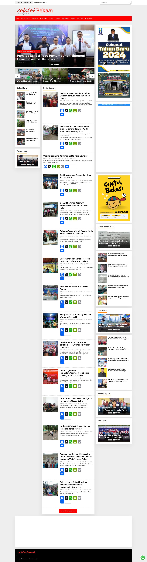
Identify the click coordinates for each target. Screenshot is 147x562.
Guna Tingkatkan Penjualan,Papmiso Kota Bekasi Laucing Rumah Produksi (74, 373)
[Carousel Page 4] (30, 164)
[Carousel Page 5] (33, 164)
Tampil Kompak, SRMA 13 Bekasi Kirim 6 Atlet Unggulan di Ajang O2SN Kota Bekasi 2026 (118, 338)
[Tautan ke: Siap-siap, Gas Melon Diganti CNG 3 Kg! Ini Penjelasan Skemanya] (28, 76)
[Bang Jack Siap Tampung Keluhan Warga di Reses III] (81, 325)
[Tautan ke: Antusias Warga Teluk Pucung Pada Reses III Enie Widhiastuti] (50, 237)
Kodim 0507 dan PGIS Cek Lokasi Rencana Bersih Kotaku (75, 427)
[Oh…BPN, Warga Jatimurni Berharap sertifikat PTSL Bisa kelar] (90, 214)
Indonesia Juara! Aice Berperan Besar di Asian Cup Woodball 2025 (113, 436)
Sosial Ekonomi (37, 48)
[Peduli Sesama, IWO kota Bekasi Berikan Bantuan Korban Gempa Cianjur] (60, 106)
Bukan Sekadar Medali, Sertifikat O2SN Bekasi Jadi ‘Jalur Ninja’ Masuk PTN (118, 348)
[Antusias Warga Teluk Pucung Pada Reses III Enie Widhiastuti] (82, 241)
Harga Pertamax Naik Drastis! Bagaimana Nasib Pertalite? (54, 80)
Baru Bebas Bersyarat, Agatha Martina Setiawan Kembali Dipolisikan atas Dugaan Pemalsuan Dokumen (32, 130)
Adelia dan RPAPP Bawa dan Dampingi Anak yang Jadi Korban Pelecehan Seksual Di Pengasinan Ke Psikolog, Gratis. (118, 265)
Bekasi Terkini (22, 48)
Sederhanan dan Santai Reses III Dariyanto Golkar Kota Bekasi (75, 260)
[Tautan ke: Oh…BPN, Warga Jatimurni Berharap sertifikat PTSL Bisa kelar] (50, 209)
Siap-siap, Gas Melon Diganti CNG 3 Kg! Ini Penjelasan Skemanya (26, 80)
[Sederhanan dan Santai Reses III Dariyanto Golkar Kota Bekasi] (80, 269)
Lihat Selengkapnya (68, 511)
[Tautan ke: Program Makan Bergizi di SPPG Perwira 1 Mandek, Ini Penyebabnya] (81, 76)
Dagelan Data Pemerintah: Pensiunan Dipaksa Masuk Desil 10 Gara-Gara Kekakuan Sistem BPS (31, 103)
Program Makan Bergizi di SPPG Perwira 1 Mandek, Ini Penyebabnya (81, 80)
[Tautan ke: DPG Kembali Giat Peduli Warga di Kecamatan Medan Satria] (50, 405)
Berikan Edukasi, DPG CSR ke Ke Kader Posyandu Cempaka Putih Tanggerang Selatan (112, 409)
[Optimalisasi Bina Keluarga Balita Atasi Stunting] (58, 162)
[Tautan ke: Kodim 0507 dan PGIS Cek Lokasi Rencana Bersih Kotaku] (50, 432)
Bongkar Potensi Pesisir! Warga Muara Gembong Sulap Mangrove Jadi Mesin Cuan (32, 112)
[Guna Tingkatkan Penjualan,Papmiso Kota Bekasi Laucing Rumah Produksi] (79, 382)
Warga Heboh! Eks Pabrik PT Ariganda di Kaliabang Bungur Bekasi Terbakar (31, 93)
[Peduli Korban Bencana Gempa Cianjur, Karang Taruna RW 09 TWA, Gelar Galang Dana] (82, 139)
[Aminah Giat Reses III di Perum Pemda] (71, 297)
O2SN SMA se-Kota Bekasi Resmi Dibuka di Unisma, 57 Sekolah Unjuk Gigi (113, 325)
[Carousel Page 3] (57, 64)
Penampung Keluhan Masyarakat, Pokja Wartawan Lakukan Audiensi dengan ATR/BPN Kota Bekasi (76, 456)
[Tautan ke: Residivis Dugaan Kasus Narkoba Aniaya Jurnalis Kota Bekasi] (102, 278)
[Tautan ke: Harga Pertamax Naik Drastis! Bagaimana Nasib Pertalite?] (55, 76)
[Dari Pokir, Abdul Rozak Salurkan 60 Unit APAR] (79, 184)
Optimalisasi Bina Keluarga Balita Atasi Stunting (65, 156)
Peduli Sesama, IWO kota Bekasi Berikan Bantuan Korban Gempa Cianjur (75, 96)
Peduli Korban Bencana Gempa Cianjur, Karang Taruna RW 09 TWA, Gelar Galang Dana (74, 129)
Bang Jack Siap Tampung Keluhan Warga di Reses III (75, 315)
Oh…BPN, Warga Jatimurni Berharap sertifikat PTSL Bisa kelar (73, 205)
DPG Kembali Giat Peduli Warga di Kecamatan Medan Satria (76, 399)
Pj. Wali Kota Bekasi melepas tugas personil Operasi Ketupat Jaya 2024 (118, 297)
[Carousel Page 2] (55, 64)
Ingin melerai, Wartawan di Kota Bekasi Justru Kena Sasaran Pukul (118, 286)
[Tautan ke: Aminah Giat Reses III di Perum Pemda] (50, 293)
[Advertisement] (114, 138)
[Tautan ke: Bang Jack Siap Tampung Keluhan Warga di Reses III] (50, 321)
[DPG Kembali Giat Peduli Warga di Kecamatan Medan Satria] (86, 407)
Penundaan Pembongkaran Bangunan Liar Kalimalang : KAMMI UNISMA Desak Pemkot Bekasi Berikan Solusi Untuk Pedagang (50, 55)
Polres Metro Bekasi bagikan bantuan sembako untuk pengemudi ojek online (73, 484)
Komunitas (71, 134)
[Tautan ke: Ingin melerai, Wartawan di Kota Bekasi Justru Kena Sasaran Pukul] (102, 289)
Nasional (29, 48)
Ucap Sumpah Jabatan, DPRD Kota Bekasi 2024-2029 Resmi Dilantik (27, 160)
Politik (70, 236)
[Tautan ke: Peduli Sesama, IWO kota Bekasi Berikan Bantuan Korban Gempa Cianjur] (50, 99)
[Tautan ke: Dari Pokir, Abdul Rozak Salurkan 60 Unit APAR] (50, 181)
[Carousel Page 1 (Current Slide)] (52, 64)
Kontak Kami (33, 559)
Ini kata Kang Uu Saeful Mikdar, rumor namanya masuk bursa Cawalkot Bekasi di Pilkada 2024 (119, 370)
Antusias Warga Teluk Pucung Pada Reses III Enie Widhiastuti (76, 232)
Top (44, 48)
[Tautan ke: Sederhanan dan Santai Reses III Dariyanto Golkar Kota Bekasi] (50, 265)
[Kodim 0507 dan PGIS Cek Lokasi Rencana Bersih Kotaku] (84, 435)
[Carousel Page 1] (22, 164)
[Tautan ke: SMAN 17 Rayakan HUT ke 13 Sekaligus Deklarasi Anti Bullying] (102, 383)
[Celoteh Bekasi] (34, 11)
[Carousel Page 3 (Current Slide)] (28, 164)
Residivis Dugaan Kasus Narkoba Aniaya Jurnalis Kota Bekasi (113, 242)
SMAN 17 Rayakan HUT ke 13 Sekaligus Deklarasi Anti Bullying (118, 380)
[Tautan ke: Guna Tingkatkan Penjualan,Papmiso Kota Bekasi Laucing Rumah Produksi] (50, 376)
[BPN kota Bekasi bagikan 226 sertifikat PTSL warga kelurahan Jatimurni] (88, 354)
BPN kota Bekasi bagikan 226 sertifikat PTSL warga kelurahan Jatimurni (75, 345)
